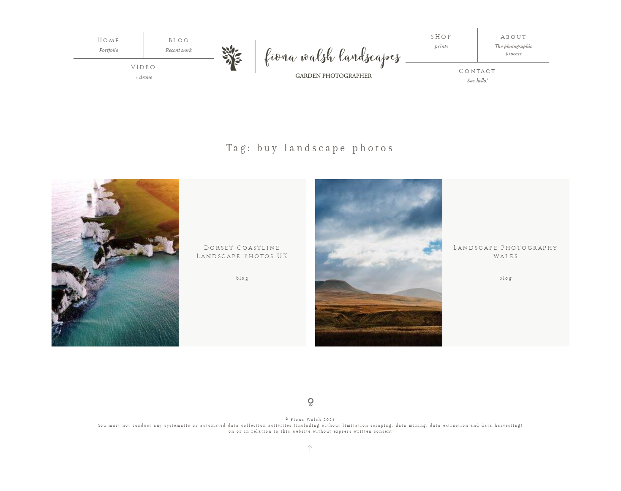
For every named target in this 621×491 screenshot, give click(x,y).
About (513, 37)
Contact (477, 71)
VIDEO (143, 67)
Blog (179, 40)
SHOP (441, 37)
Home (108, 40)
